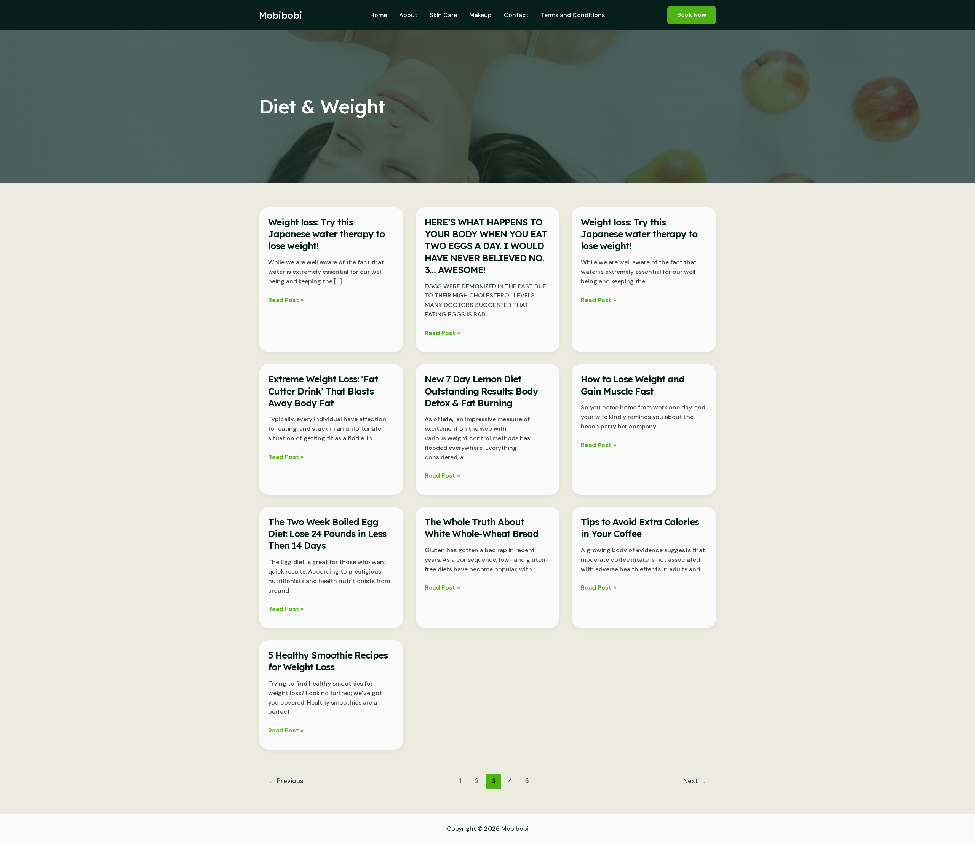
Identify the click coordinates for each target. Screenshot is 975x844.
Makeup (480, 15)
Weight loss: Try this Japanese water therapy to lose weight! (326, 233)
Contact (516, 15)
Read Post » (286, 300)
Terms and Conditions (573, 15)
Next (694, 781)
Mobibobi (280, 15)
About (408, 15)
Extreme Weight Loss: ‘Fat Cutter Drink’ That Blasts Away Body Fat (323, 390)
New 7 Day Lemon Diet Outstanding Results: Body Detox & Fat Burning (481, 390)
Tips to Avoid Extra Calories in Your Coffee (640, 527)
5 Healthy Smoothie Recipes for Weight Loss (328, 661)
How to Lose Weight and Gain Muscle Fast (632, 384)
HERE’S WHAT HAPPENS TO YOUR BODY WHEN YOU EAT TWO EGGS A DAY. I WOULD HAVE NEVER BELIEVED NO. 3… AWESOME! (486, 245)
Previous (286, 781)
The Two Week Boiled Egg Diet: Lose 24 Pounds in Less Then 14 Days (327, 533)
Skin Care (443, 15)
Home (378, 15)
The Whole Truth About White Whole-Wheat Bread (482, 527)
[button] (691, 15)
